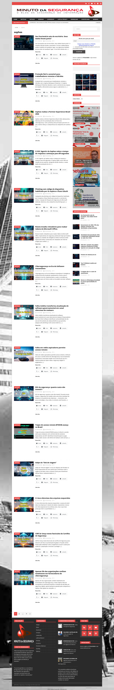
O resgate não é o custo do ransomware (88, 272)
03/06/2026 (39, 156)
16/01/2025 (79, 205)
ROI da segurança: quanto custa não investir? (50, 388)
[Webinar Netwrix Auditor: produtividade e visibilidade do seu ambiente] (86, 177)
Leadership (50, 19)
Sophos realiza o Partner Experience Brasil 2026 (52, 113)
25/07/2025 (79, 184)
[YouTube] (91, 3)
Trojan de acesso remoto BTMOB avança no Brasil (51, 426)
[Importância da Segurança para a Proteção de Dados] (86, 198)
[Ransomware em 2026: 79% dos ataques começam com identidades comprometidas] (79, 82)
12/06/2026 (39, 116)
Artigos (32, 19)
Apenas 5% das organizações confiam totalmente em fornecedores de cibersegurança (50, 573)
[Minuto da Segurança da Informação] (57, 16)
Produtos (38, 643)
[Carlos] (60, 652)
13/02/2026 (79, 143)
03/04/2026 (39, 465)
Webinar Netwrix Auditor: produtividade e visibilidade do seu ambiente (85, 180)
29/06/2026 (39, 78)
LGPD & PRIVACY (62, 19)
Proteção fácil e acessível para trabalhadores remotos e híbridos (49, 75)
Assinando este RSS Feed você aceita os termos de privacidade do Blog (86, 47)
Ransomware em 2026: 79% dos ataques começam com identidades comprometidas (90, 226)
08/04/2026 (39, 231)
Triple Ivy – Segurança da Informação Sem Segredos (83, 161)
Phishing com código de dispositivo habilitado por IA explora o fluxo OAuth (51, 190)
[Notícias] (24, 195)
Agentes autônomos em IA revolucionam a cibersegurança (67, 662)
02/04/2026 (39, 538)
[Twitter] (94, 3)
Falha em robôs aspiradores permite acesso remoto (50, 348)
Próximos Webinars (41, 646)
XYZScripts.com (63, 689)
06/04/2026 (39, 392)
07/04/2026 (39, 312)
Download (74, 19)
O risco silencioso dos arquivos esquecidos (52, 498)
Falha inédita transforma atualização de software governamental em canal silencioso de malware (52, 308)
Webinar (41, 19)
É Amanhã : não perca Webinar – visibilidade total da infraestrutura (86, 119)
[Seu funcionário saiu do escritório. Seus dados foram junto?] (79, 76)
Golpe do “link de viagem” (45, 462)
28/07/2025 (79, 164)
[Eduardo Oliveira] (60, 661)
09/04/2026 (39, 193)
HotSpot (38, 632)
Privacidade (86, 57)
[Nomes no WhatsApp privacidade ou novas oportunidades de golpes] (76, 281)
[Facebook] (88, 3)
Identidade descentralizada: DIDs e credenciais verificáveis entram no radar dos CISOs (90, 236)
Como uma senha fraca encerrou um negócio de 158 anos (70, 642)
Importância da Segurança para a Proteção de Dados (86, 202)
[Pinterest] (97, 3)
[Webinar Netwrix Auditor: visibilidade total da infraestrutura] (86, 136)
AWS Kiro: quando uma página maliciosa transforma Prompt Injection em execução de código (90, 246)
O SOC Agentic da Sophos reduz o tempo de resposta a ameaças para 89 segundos (52, 152)
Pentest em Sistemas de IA (88, 254)
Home (15, 19)
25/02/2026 (79, 123)
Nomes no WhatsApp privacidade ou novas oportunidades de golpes (90, 281)
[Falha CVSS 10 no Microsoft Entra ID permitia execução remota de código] (86, 76)
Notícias (23, 19)
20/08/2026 (84, 230)
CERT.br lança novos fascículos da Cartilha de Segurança (52, 534)
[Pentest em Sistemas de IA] (79, 87)
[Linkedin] (86, 3)
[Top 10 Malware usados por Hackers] (76, 264)
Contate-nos (85, 19)
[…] (68, 49)
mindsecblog (48, 41)
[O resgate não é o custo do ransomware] (76, 273)
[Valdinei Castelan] (60, 634)
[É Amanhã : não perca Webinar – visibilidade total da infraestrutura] (86, 116)
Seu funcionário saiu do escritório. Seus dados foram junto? (51, 37)
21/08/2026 (39, 41)
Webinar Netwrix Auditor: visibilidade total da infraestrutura (83, 140)
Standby (38, 648)
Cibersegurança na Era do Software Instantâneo (49, 267)
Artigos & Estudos (80, 211)
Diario (37, 627)
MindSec (95, 19)
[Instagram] (100, 3)
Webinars (77, 103)
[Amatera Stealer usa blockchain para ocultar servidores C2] (93, 87)
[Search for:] (86, 29)
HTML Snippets (50, 689)
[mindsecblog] (60, 627)
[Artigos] (24, 42)
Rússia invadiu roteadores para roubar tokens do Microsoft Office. (51, 228)
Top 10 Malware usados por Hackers (89, 263)
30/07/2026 (84, 285)
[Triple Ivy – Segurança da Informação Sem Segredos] (86, 157)
